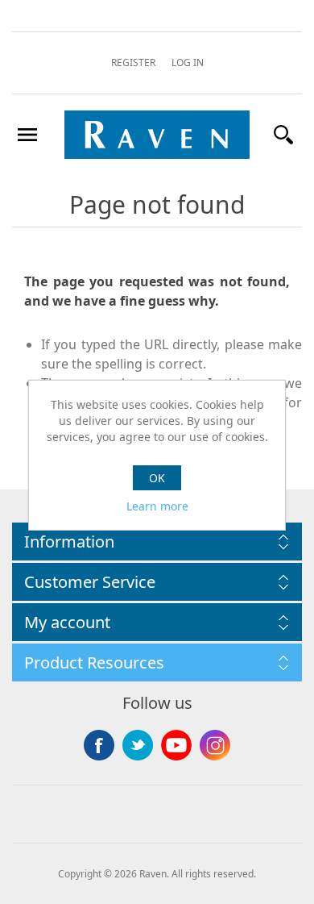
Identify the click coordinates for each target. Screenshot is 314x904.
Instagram (215, 745)
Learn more (157, 506)
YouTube (176, 745)
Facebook (99, 745)
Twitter (137, 745)
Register (133, 62)
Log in (187, 62)
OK (157, 477)
